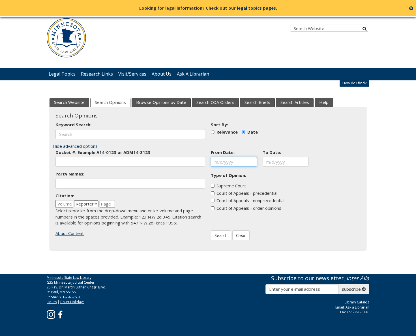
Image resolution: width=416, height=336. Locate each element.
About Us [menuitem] (161, 74)
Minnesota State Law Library (69, 277)
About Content (69, 233)
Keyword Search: (73, 124)
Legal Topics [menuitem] (62, 74)
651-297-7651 (70, 297)
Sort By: (219, 124)
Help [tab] (324, 102)
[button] (354, 83)
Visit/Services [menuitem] (132, 74)
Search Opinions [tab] (110, 102)
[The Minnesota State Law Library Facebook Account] (60, 314)
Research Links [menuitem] (97, 74)
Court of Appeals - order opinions (248, 208)
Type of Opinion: (228, 175)
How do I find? (354, 82)
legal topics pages (256, 8)
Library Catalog (357, 302)
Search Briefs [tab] (257, 102)
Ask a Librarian (357, 307)
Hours (52, 301)
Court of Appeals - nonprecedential (250, 200)
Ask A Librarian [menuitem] (193, 74)
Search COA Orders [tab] (215, 102)
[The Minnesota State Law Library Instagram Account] (51, 314)
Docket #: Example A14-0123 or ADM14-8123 (102, 152)
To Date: (272, 152)
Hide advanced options (75, 146)
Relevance (227, 132)
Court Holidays (72, 301)
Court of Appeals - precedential (246, 193)
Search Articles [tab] (294, 102)
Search (221, 235)
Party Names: (69, 174)
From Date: (223, 152)
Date (252, 132)
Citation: (64, 195)
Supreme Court (231, 186)
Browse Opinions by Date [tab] (161, 102)
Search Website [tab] (69, 102)
